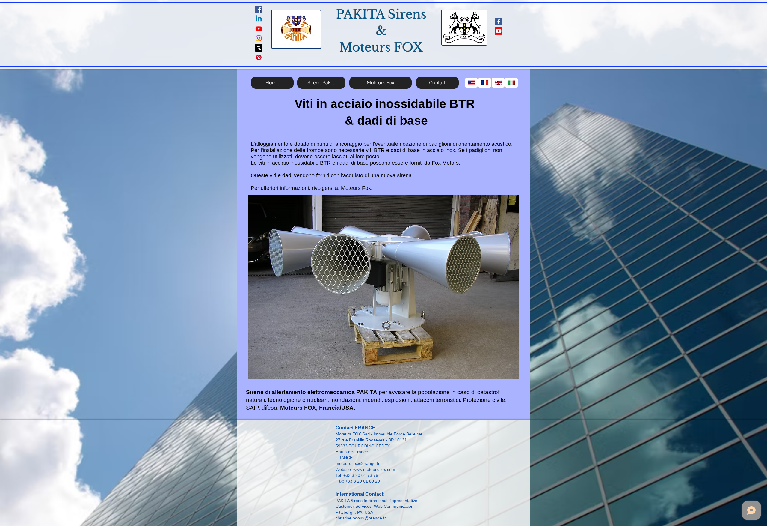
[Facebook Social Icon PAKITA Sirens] (258, 9)
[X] (258, 48)
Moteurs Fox (356, 188)
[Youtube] (258, 28)
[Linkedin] (258, 19)
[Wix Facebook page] (498, 21)
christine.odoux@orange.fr (361, 518)
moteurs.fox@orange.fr (358, 463)
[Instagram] (258, 38)
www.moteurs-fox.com (374, 469)
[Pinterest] (258, 57)
